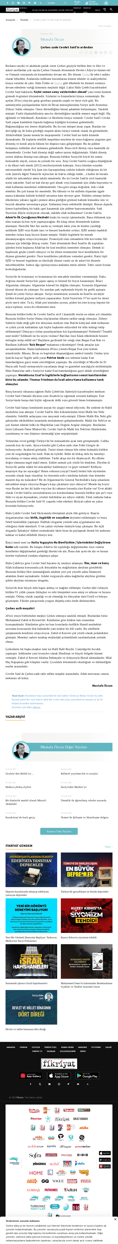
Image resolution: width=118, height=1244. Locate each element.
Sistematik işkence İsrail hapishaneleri (27, 988)
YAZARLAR (49, 10)
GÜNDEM (23, 1055)
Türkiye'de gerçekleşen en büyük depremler (85, 896)
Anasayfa (11, 19)
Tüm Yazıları (104, 26)
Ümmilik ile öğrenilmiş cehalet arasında (84, 805)
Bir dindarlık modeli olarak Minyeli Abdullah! (26, 806)
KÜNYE (83, 1059)
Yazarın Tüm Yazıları (59, 836)
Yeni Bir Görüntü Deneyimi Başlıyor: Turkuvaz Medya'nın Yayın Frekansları (30, 943)
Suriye (77, 83)
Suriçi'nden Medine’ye (74, 791)
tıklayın (38, 712)
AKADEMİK (57, 10)
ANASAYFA (11, 1055)
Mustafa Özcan (52, 39)
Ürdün (94, 74)
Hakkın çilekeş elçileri (18, 791)
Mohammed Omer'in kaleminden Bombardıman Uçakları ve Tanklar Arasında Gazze (85, 991)
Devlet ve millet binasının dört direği (26, 1037)
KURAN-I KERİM (67, 1055)
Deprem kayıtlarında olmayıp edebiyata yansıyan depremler (28, 898)
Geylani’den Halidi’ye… (19, 778)
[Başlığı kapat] (115, 1219)
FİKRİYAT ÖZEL (90, 10)
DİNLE (98, 10)
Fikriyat (19, 1105)
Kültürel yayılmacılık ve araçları (79, 778)
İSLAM (42, 10)
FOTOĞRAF (96, 1055)
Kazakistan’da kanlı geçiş (20, 822)
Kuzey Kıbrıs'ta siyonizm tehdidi (78, 942)
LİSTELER (71, 10)
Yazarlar (24, 19)
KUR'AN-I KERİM (33, 10)
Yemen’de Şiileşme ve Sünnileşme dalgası (85, 822)
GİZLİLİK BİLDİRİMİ (68, 1059)
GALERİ (64, 10)
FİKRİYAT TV (79, 10)
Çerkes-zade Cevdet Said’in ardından (54, 19)
